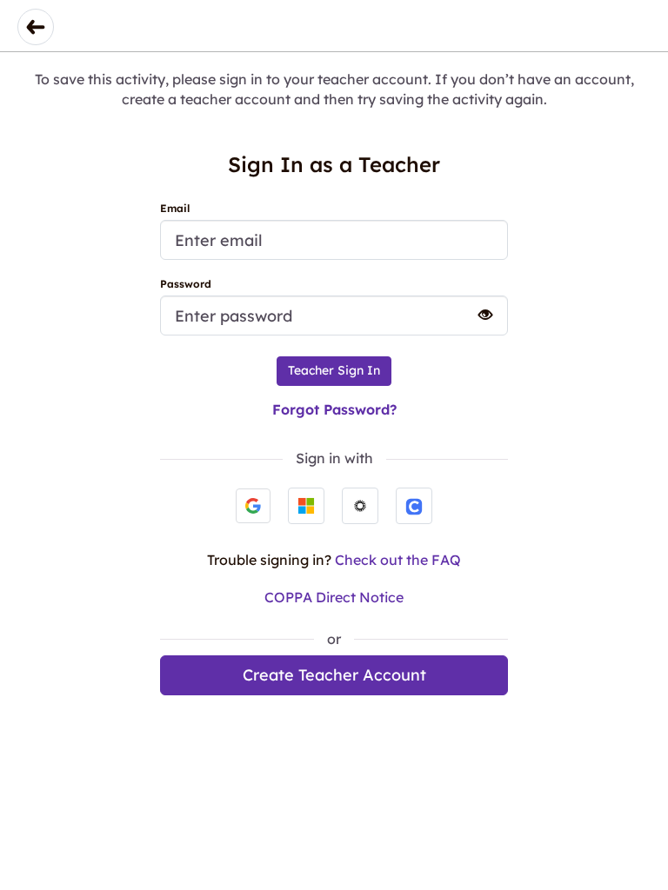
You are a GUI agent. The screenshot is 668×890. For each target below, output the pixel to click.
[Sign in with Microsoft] (306, 506)
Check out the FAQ (398, 559)
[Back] (35, 27)
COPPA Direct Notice (334, 597)
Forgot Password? (334, 409)
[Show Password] (477, 315)
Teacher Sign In (334, 370)
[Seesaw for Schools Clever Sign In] (414, 506)
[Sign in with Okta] (360, 506)
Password (185, 283)
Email (175, 208)
